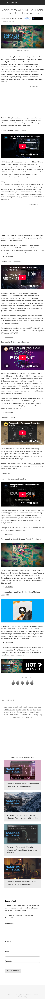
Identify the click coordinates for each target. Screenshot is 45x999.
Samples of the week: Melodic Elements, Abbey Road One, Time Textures (22, 850)
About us (10, 995)
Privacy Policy (19, 995)
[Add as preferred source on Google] (37, 18)
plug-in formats (35, 464)
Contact (35, 995)
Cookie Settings (23, 997)
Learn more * (5, 474)
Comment (9, 923)
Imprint (28, 995)
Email (7, 951)
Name (8, 942)
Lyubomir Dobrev (16, 18)
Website (8, 961)
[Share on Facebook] (32, 700)
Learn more (9, 256)
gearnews (12, 2)
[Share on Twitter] (39, 700)
